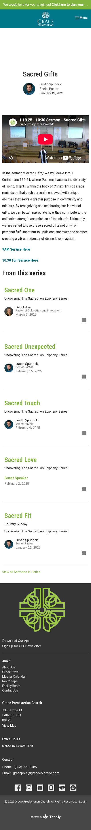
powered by (43, 820)
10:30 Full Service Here (20, 260)
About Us (8, 667)
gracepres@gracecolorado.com (36, 773)
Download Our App (16, 641)
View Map (9, 726)
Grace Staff (10, 672)
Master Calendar (14, 676)
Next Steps (10, 681)
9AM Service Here (16, 249)
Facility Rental (11, 686)
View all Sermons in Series (21, 572)
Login (82, 801)
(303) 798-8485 (26, 767)
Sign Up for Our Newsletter (21, 646)
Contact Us (10, 690)
